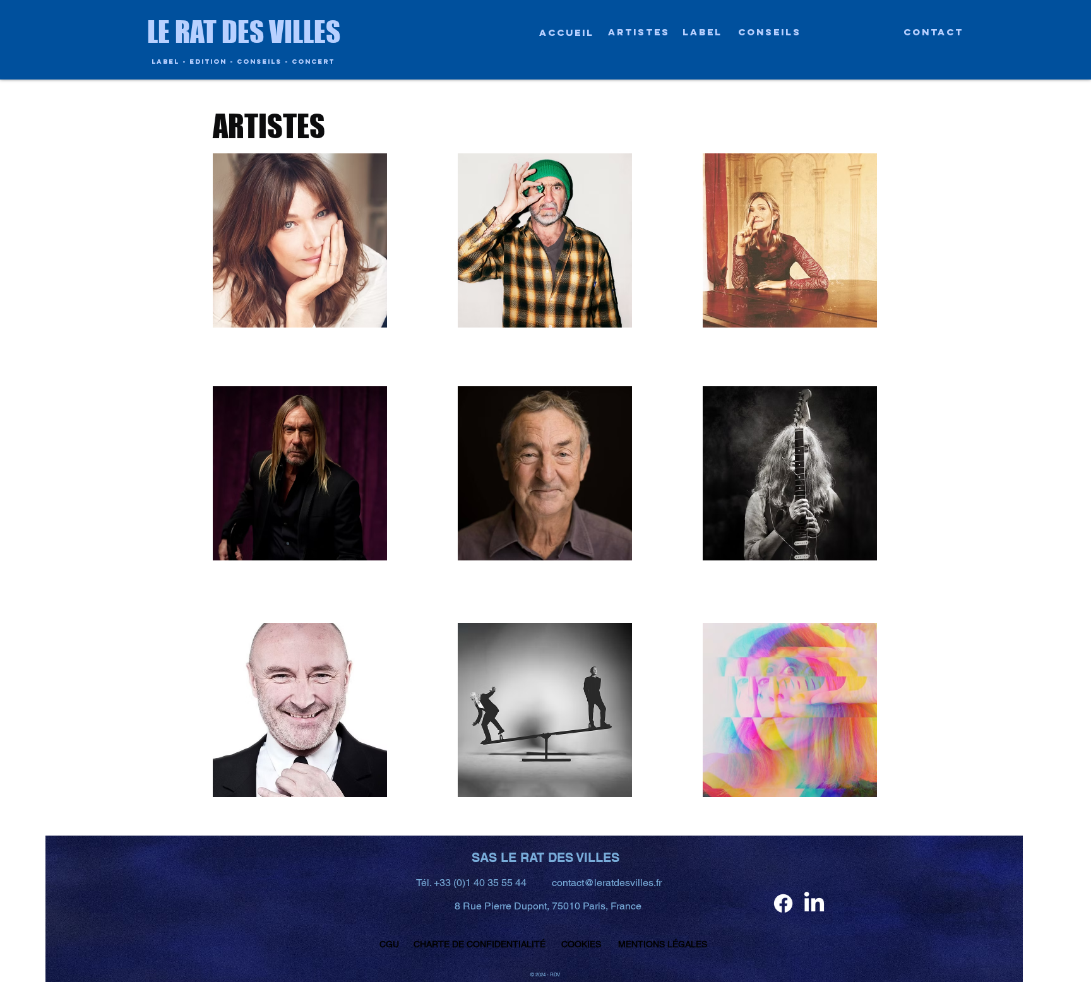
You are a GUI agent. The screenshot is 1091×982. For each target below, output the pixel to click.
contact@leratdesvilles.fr (607, 883)
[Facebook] (783, 903)
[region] (300, 240)
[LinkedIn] (814, 903)
